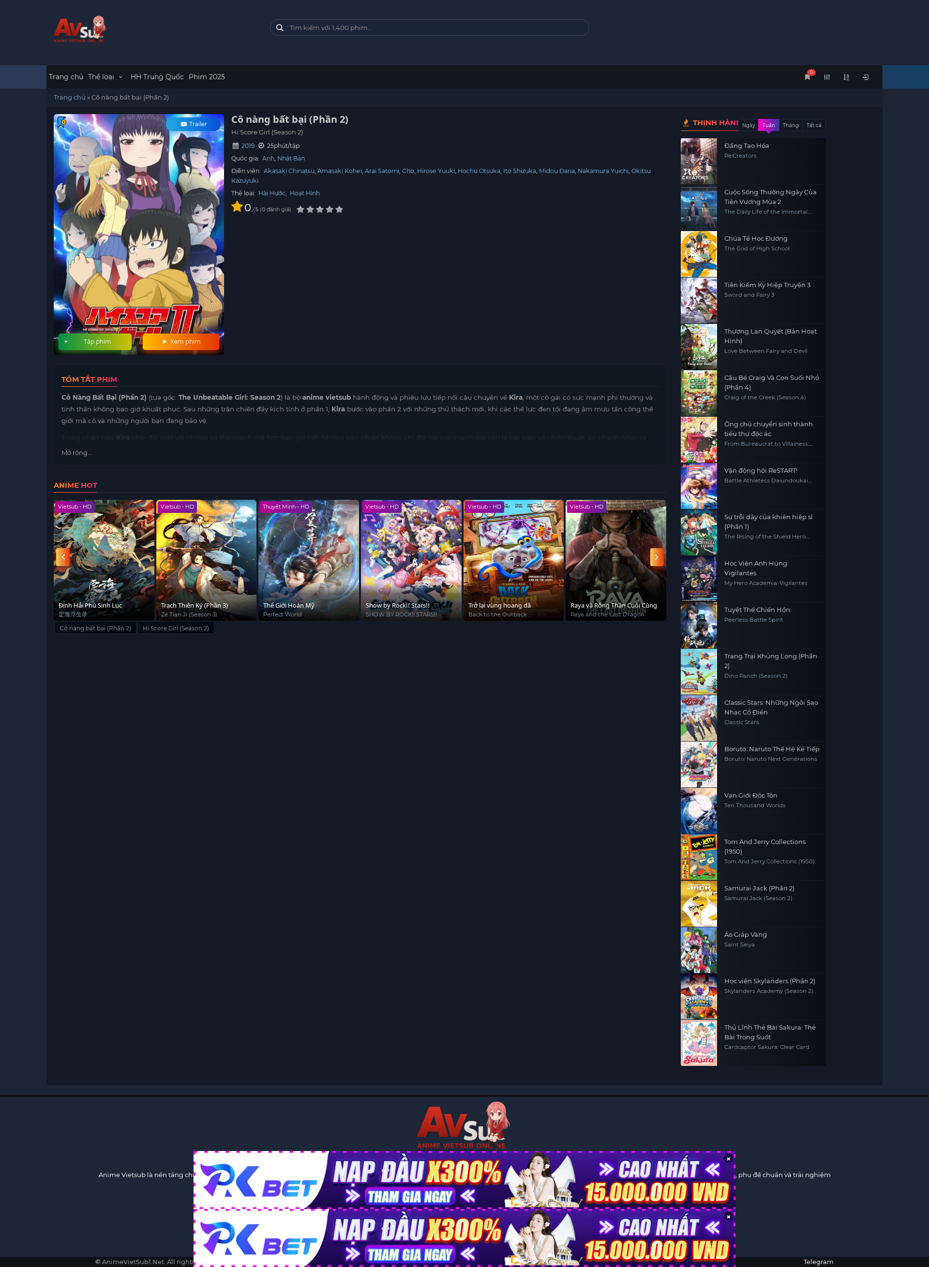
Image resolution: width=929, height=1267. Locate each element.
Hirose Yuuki (436, 171)
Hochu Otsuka (479, 171)
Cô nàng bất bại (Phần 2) (95, 628)
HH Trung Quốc (157, 77)
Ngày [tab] (748, 125)
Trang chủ (66, 77)
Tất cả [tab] (814, 125)
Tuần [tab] (769, 125)
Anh (268, 158)
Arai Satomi (382, 171)
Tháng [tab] (791, 125)
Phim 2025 (207, 77)
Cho (408, 171)
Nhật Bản (291, 158)
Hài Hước (271, 193)
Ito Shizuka (519, 171)
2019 (248, 145)
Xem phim (185, 341)
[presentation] (63, 557)
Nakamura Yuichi (603, 171)
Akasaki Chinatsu (289, 171)
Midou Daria (557, 171)
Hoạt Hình (305, 193)
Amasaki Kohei (339, 171)
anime (150, 30)
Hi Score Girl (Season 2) (176, 628)
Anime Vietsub (122, 1175)
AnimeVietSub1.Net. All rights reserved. (163, 1262)
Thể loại (102, 77)
